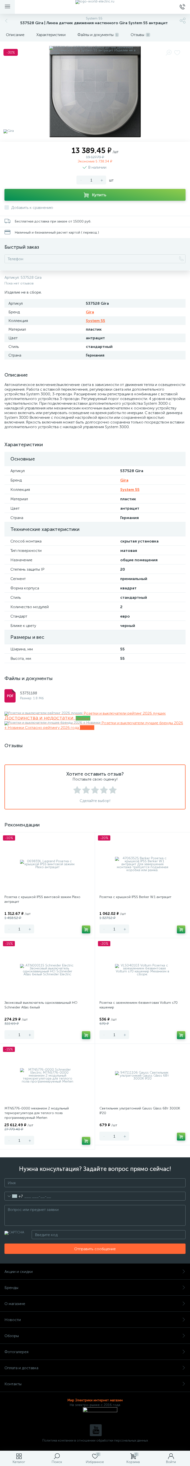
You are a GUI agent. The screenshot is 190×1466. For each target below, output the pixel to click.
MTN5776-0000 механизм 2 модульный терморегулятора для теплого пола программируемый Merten (36, 1113)
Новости (12, 1319)
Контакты (13, 1384)
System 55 (95, 320)
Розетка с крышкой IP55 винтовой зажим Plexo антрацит (42, 899)
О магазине (14, 1303)
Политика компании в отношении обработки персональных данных (95, 1440)
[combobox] (14, 1196)
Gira (90, 312)
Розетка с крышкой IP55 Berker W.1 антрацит (135, 897)
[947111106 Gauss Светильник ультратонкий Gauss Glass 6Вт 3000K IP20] (142, 1075)
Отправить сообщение (95, 1248)
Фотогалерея (16, 1351)
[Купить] (86, 929)
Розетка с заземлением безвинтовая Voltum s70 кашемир (138, 1005)
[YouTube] (96, 1430)
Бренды (11, 1287)
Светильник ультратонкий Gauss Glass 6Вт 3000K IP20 (139, 1110)
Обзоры (11, 1335)
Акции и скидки (18, 1271)
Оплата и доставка (21, 1368)
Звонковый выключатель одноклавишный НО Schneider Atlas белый (40, 1005)
